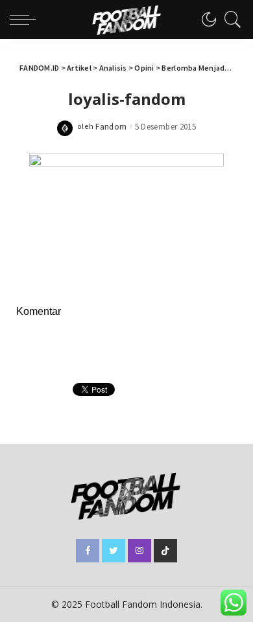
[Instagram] (139, 550)
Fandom (110, 126)
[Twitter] (113, 550)
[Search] (229, 19)
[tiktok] (165, 550)
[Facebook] (87, 550)
